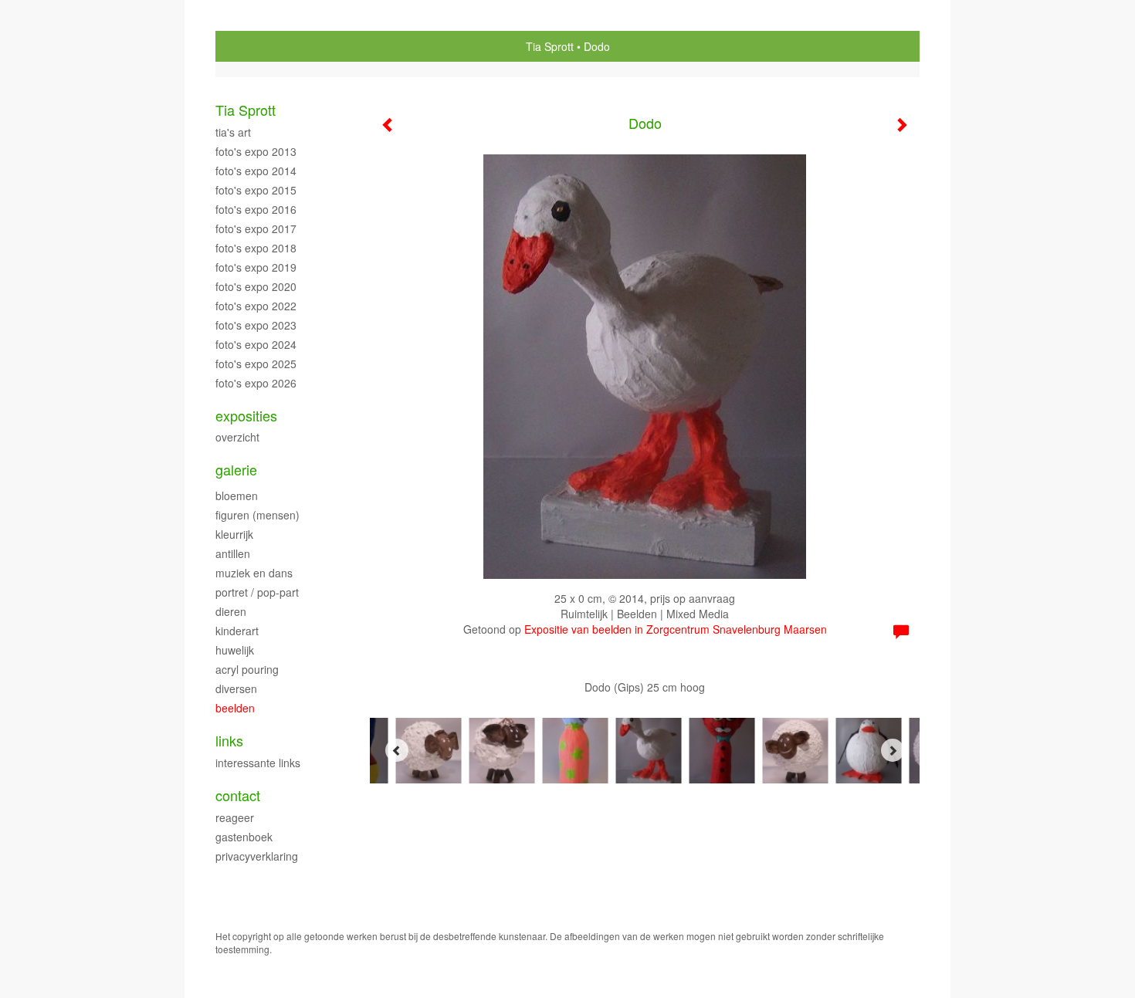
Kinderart (237, 630)
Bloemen (236, 495)
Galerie (236, 469)
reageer (234, 817)
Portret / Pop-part (257, 592)
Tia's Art (233, 132)
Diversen (236, 688)
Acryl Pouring (247, 669)
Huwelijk (234, 650)
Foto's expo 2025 (255, 363)
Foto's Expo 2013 (255, 151)
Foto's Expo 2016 (255, 209)
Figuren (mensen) (257, 515)
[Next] (892, 750)
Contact (237, 795)
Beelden (235, 708)
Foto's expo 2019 (255, 267)
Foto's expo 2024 (255, 344)
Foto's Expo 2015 (255, 190)
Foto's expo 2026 (255, 383)
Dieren (230, 611)
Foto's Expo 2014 (255, 170)
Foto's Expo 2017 (255, 228)
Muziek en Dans (254, 572)
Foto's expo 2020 (255, 286)
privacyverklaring (256, 856)
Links (229, 740)
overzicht (237, 437)
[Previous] (396, 750)
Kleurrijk (234, 534)
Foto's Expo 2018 (255, 247)
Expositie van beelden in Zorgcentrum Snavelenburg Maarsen (675, 629)
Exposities (246, 415)
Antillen (232, 553)
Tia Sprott (550, 46)
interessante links (257, 762)
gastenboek (244, 836)
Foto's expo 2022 (255, 305)
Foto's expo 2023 (255, 325)
